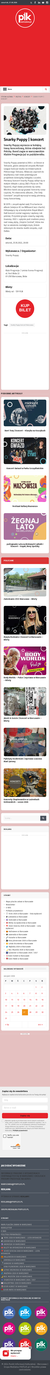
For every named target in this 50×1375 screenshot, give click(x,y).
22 (36, 1006)
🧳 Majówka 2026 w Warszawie (18, 947)
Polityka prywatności (14, 911)
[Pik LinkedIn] (39, 3)
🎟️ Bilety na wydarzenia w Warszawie (21, 923)
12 (18, 1000)
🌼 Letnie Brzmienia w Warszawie (19, 944)
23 (42, 1006)
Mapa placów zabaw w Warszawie (19, 902)
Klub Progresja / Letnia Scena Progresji (24, 270)
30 (42, 1012)
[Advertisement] (25, 55)
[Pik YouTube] (43, 3)
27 (24, 1012)
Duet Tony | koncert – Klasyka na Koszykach (25, 431)
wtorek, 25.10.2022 (14, 243)
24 (6, 1012)
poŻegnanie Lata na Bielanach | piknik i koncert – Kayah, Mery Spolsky (25, 545)
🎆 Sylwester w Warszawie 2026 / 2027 (22, 953)
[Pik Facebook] (35, 3)
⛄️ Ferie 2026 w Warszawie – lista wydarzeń (24, 914)
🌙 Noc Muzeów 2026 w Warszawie (20, 950)
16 (42, 1000)
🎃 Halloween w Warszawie (17, 931)
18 (12, 1006)
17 (6, 1006)
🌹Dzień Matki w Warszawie (17, 959)
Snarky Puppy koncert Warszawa (22, 325)
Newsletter (10, 905)
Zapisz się (25, 1116)
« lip (7, 1024)
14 (30, 1000)
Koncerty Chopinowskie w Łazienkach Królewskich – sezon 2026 (21, 800)
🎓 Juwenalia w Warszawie (16, 935)
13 (24, 1000)
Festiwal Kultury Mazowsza (25, 506)
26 (18, 1012)
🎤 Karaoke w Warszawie (16, 937)
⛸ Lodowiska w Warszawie (16, 917)
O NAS (8, 908)
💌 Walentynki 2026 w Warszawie (16, 1283)
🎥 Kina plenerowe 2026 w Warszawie (21, 941)
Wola (25, 276)
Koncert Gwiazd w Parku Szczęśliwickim (25, 468)
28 (30, 1012)
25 (12, 1012)
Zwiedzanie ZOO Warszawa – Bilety (20, 599)
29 (36, 1012)
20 (24, 1006)
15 (36, 1000)
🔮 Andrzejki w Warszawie (16, 920)
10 (6, 1000)
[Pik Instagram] (47, 3)
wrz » (40, 1024)
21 (30, 1006)
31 (6, 1018)
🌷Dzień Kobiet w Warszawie (17, 956)
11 (12, 1000)
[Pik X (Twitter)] (31, 3)
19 (18, 1006)
